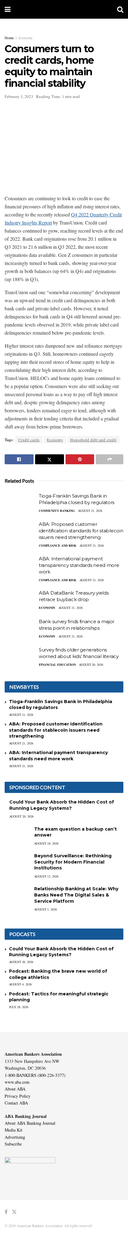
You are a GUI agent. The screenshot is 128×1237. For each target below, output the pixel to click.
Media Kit (13, 1130)
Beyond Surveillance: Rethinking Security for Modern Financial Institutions (73, 862)
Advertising (15, 1137)
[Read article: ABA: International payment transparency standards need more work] (20, 566)
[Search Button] (120, 9)
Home (9, 37)
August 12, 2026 (46, 876)
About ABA (15, 1089)
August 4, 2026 (20, 984)
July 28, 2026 (18, 1007)
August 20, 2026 (91, 664)
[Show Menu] (8, 9)
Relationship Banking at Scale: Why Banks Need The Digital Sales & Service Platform (76, 895)
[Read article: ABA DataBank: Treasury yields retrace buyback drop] (20, 601)
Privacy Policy (17, 1096)
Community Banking (57, 510)
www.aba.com (17, 1082)
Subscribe (13, 1144)
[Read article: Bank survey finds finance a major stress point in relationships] (20, 629)
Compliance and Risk (57, 545)
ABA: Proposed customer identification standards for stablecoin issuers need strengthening (81, 530)
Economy (26, 37)
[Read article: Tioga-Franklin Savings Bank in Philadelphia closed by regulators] (20, 504)
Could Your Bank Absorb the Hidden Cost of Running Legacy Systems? (61, 805)
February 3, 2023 (19, 96)
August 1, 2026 (45, 909)
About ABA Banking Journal (30, 1123)
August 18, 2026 (46, 843)
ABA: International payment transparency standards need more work (79, 565)
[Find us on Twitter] (14, 1212)
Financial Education (57, 664)
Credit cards (29, 439)
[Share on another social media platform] (109, 459)
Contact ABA (16, 1103)
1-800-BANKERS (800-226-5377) (35, 1075)
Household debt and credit (93, 439)
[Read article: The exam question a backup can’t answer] (17, 835)
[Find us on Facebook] (6, 1212)
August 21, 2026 (90, 510)
